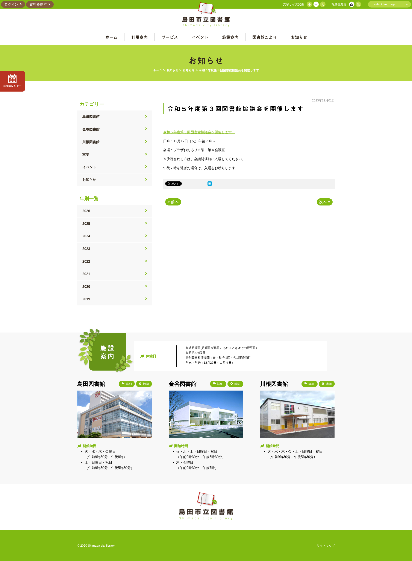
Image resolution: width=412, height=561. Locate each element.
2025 (86, 223)
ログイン (11, 4)
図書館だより (264, 37)
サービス (170, 37)
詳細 (129, 384)
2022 (86, 261)
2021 (86, 274)
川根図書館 (91, 142)
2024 (86, 236)
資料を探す (38, 4)
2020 (86, 286)
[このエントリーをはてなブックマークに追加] (210, 184)
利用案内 (139, 37)
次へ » (324, 202)
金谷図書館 (91, 129)
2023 (86, 249)
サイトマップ (326, 545)
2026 (86, 211)
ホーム (111, 37)
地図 (146, 384)
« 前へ (173, 202)
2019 (86, 299)
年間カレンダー (12, 85)
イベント (200, 37)
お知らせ (299, 37)
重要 (85, 154)
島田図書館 (91, 116)
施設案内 (230, 37)
